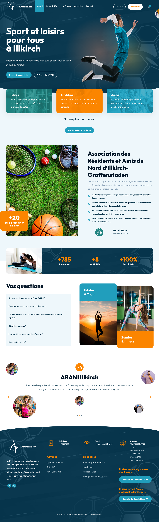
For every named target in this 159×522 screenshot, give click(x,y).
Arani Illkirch (25, 6)
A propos (67, 6)
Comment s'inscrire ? (17, 342)
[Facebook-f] (9, 486)
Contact (89, 6)
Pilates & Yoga (89, 292)
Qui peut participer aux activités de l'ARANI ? (26, 298)
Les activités (51, 6)
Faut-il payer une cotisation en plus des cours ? (27, 306)
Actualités (78, 6)
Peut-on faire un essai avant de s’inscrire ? (25, 334)
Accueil (40, 6)
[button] (38, 298)
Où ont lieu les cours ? (17, 326)
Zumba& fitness (127, 339)
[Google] (14, 486)
